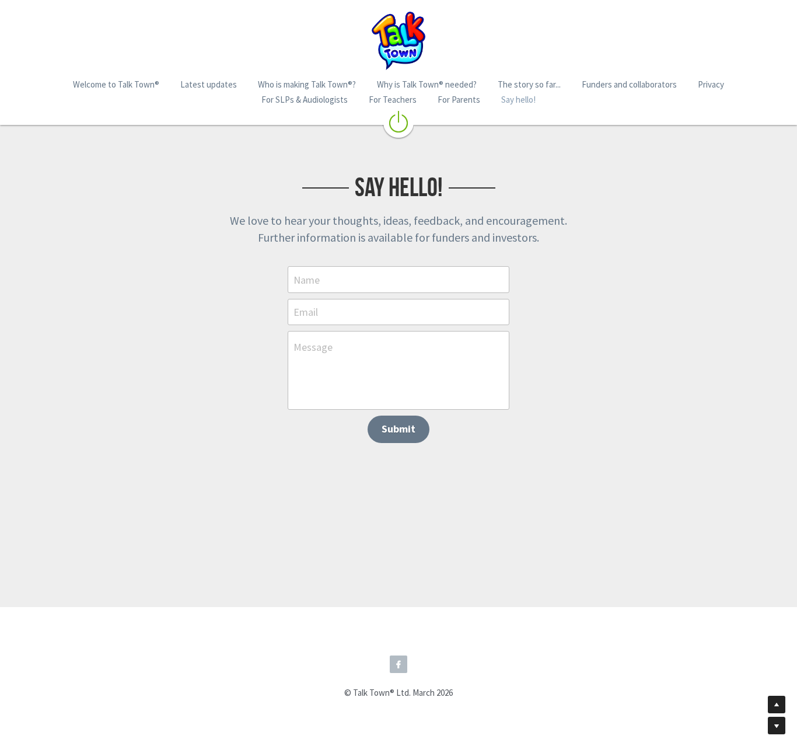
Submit (398, 428)
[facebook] (398, 664)
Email (305, 312)
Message (313, 347)
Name (306, 279)
